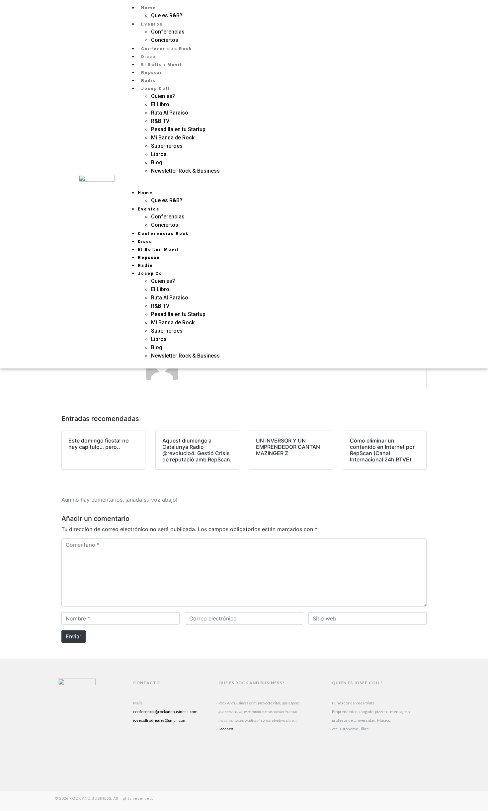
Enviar (73, 636)
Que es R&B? (166, 15)
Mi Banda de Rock (173, 137)
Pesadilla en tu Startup (178, 129)
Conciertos (164, 40)
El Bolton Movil (161, 64)
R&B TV (160, 121)
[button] (254, 184)
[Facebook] (141, 763)
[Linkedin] (141, 746)
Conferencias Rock (166, 48)
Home (148, 8)
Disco (148, 56)
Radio (148, 80)
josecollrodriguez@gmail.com (160, 720)
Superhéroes (167, 146)
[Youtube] (183, 746)
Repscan (152, 72)
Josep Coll (155, 88)
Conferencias (168, 32)
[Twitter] (413, 192)
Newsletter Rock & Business (185, 171)
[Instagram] (413, 176)
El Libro (160, 104)
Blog (156, 162)
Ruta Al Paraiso (169, 113)
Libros (159, 154)
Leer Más (225, 728)
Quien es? (163, 96)
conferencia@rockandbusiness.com (165, 711)
